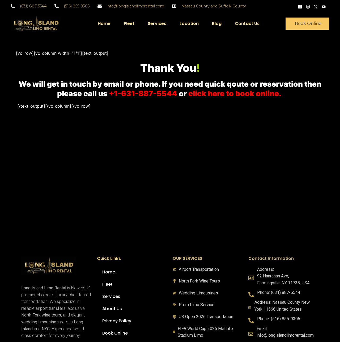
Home (104, 23)
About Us (112, 309)
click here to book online (233, 93)
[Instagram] (308, 6)
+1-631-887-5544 (143, 93)
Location (189, 23)
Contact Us (247, 23)
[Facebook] (301, 6)
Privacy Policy (116, 321)
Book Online (115, 333)
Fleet (129, 23)
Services (157, 23)
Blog (217, 23)
